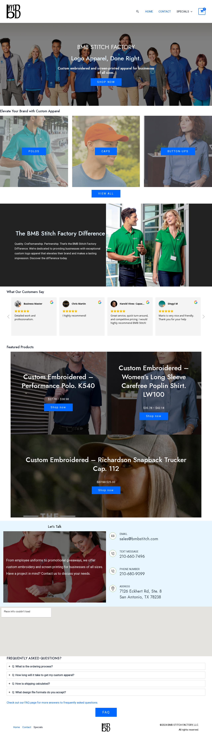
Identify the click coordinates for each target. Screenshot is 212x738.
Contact (165, 11)
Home (149, 11)
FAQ (106, 712)
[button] (203, 317)
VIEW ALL (106, 193)
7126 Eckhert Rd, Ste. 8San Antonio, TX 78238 (141, 594)
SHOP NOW (106, 82)
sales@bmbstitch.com (139, 539)
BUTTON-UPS (177, 151)
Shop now (58, 407)
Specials (183, 11)
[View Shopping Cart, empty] (201, 11)
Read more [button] (165, 330)
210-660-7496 (132, 556)
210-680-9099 (132, 574)
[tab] (106, 666)
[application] (190, 11)
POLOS (33, 151)
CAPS (106, 151)
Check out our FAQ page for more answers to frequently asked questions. (52, 702)
